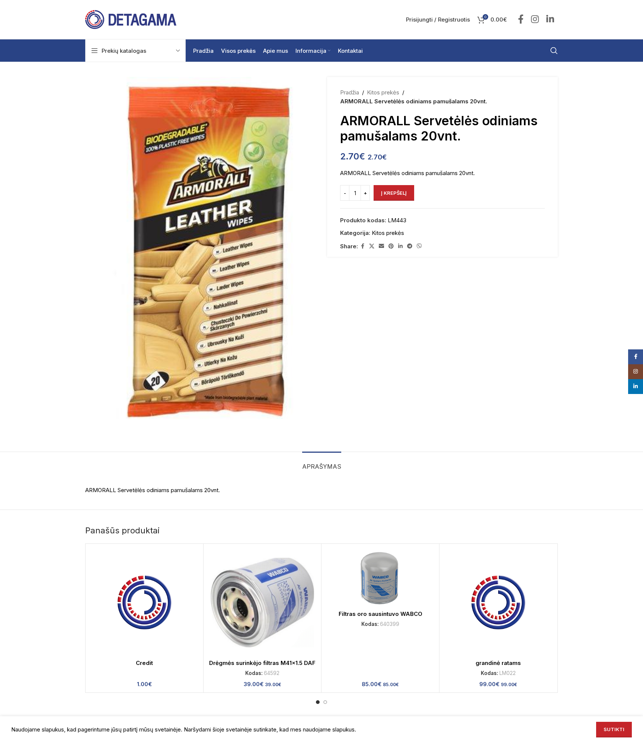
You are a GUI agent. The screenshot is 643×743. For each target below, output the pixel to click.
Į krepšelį (394, 193)
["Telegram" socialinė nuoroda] (410, 246)
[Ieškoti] (554, 50)
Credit (144, 662)
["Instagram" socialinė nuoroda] (535, 19)
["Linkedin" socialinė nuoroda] (550, 19)
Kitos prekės (383, 92)
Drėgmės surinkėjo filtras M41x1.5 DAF (262, 662)
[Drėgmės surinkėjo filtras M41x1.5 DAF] (262, 602)
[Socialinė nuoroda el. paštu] (381, 246)
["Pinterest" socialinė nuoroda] (391, 246)
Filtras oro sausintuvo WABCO (380, 613)
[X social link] (372, 246)
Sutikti (614, 729)
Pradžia (349, 92)
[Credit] (144, 602)
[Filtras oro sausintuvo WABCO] (380, 578)
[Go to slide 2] (325, 702)
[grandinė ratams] (498, 602)
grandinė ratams (498, 662)
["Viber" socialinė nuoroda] (419, 246)
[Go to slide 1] (318, 702)
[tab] (321, 463)
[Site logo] (130, 19)
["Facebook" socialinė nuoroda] (520, 19)
